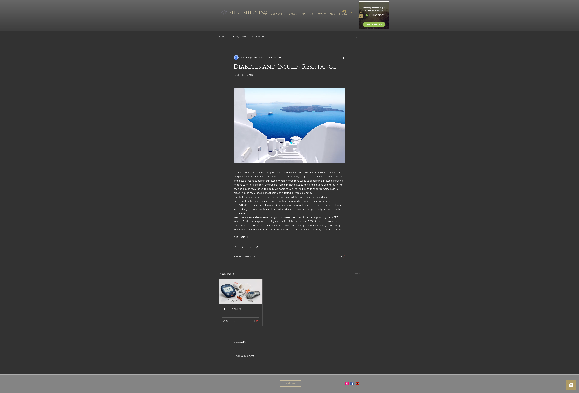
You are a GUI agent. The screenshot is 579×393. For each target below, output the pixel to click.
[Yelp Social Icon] (357, 383)
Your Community (259, 36)
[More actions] (343, 57)
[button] (360, 15)
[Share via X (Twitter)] (242, 247)
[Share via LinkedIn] (249, 247)
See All (357, 273)
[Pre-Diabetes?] (240, 291)
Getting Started (239, 36)
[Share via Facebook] (235, 247)
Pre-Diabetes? (232, 309)
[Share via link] (257, 247)
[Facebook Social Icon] (352, 383)
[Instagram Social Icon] (347, 383)
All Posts (222, 36)
